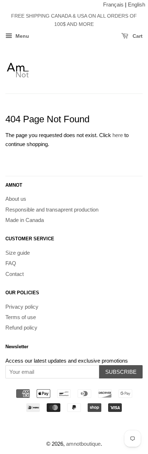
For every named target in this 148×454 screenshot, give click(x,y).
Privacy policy (21, 307)
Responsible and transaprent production (51, 209)
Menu (21, 36)
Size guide (17, 253)
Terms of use (20, 317)
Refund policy (21, 327)
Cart (137, 36)
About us (15, 199)
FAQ (10, 263)
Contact (14, 274)
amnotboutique (83, 444)
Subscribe (121, 372)
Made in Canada (24, 220)
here (117, 135)
